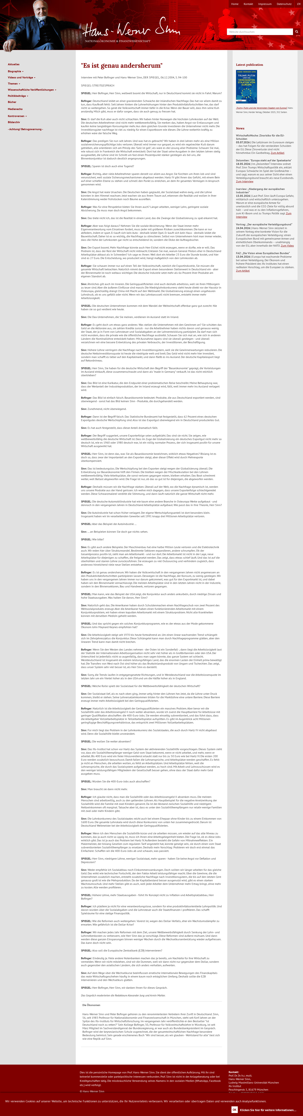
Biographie (15, 71)
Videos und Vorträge (21, 77)
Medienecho (15, 109)
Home (234, 4)
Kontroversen (16, 116)
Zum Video (287, 245)
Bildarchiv (14, 122)
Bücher (12, 102)
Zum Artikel (277, 153)
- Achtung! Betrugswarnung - (25, 129)
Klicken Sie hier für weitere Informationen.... (268, 1110)
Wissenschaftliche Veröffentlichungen (31, 89)
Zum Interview (244, 181)
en (298, 4)
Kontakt (248, 4)
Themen (13, 83)
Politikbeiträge (17, 96)
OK (235, 1110)
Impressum (265, 4)
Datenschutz (284, 4)
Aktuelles (13, 64)
